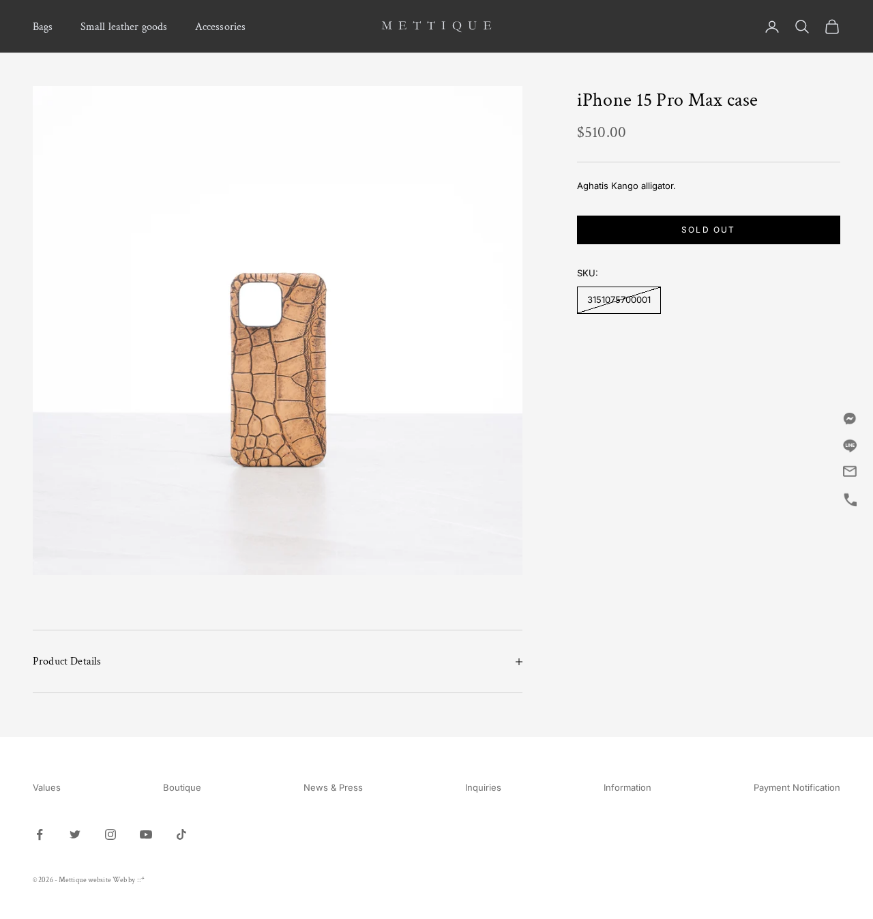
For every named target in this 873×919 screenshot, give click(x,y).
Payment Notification (797, 787)
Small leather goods (124, 26)
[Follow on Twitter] (75, 834)
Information (627, 787)
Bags (43, 26)
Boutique (182, 787)
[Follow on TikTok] (181, 834)
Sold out (708, 229)
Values (47, 787)
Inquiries (483, 787)
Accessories (220, 26)
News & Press (333, 787)
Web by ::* (129, 880)
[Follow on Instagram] (110, 834)
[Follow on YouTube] (146, 834)
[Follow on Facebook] (39, 834)
